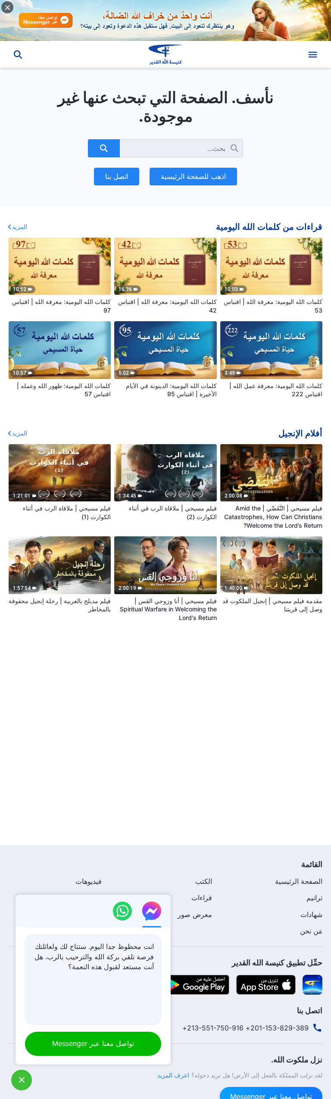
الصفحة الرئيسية (298, 881)
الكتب (203, 881)
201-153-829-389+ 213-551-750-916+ (245, 1028)
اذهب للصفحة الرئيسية (193, 176)
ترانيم (314, 897)
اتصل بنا (116, 176)
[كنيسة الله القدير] (165, 54)
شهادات (311, 914)
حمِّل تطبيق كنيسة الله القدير (277, 962)
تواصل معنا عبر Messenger (93, 1043)
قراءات (201, 897)
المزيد (19, 226)
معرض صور (195, 914)
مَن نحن (311, 931)
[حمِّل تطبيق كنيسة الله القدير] (312, 984)
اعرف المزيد (173, 1075)
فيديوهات (88, 881)
